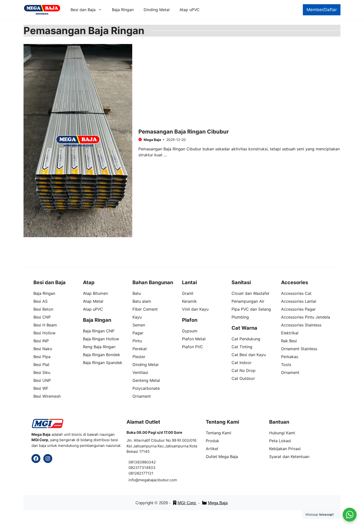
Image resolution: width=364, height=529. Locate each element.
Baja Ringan (123, 9)
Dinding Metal (157, 9)
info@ (134, 480)
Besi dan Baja (83, 9)
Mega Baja (218, 503)
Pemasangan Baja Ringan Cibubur (183, 131)
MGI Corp (187, 503)
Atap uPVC (190, 9)
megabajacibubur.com (158, 480)
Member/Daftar (322, 9)
